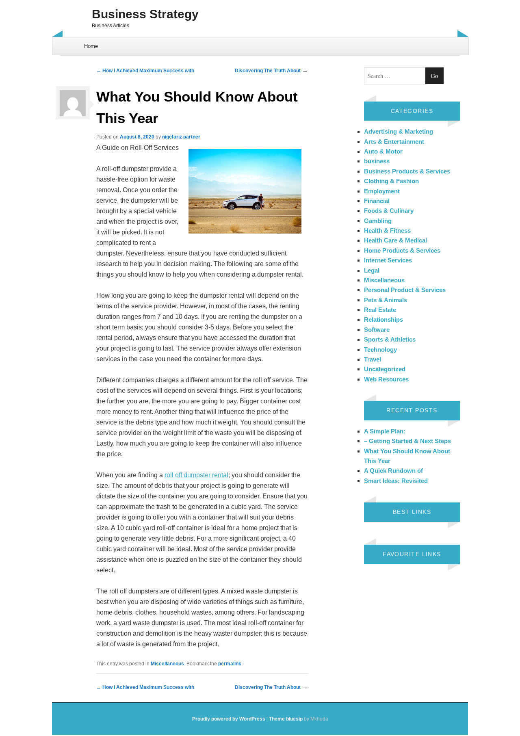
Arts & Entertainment (394, 141)
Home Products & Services (402, 250)
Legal (371, 270)
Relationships (383, 319)
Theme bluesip (286, 719)
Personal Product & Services (405, 289)
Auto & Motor (383, 151)
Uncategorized (384, 369)
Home (91, 46)
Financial (377, 200)
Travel (372, 359)
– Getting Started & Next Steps (407, 440)
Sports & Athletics (390, 339)
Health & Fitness (387, 230)
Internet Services (388, 260)
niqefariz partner (181, 137)
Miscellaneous (167, 664)
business (377, 161)
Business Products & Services (407, 171)
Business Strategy (145, 14)
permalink (229, 664)
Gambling (378, 220)
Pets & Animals (385, 300)
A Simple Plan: (384, 431)
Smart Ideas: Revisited (396, 480)
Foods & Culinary (389, 210)
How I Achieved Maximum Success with (145, 71)
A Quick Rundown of (393, 470)
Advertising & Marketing (398, 131)
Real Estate (380, 309)
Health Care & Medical (395, 240)
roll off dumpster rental (196, 475)
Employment (382, 191)
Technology (380, 349)
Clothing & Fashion (391, 181)
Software (377, 329)
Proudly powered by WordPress (228, 719)
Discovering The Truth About (268, 71)
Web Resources (386, 379)
